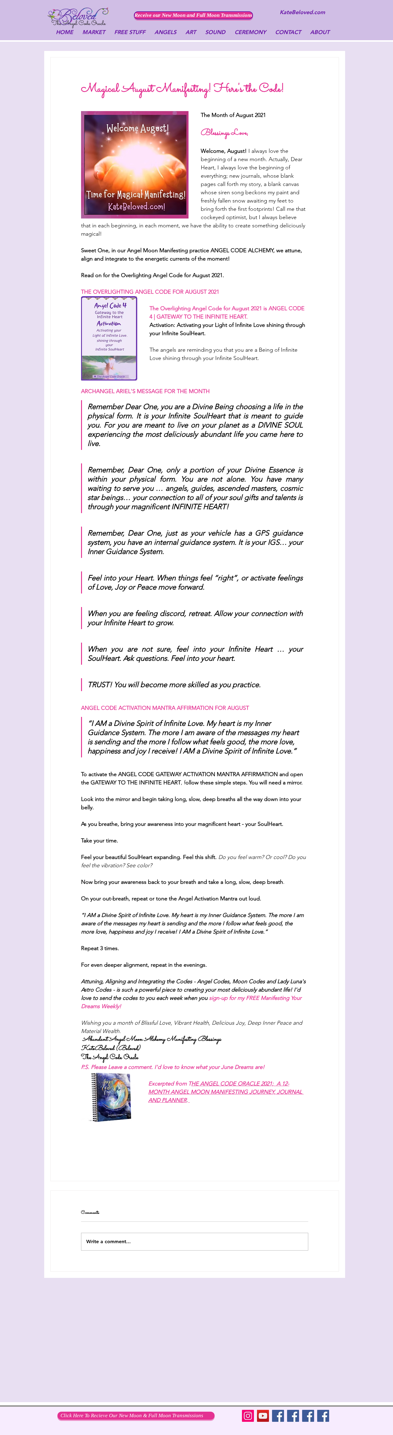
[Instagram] (248, 1416)
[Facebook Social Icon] (308, 1416)
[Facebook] (278, 1416)
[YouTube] (263, 1416)
